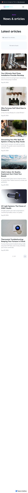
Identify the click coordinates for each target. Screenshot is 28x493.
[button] (22, 7)
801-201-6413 (21, 2)
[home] (8, 7)
